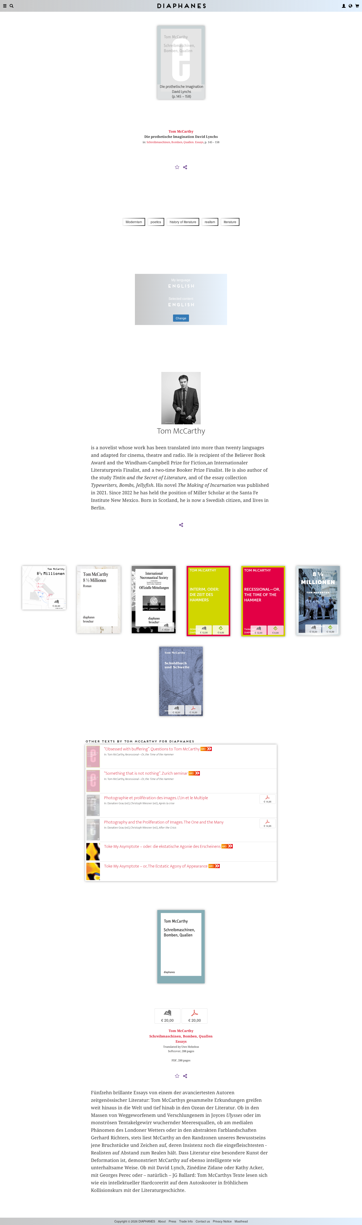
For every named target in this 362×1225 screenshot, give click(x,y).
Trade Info (186, 1221)
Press (172, 1221)
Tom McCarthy (181, 131)
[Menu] (5, 6)
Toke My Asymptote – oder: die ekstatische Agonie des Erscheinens (162, 846)
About (162, 1221)
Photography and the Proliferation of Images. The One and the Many (164, 822)
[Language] (350, 6)
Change (181, 318)
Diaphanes (181, 5)
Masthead (241, 1221)
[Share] (185, 167)
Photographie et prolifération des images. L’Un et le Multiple (156, 798)
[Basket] (357, 6)
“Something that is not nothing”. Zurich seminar (146, 773)
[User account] (344, 6)
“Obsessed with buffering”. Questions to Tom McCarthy (152, 749)
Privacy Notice (222, 1221)
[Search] (11, 6)
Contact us (203, 1221)
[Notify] (177, 167)
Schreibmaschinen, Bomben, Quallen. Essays (175, 142)
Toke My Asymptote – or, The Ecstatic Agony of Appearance (156, 866)
